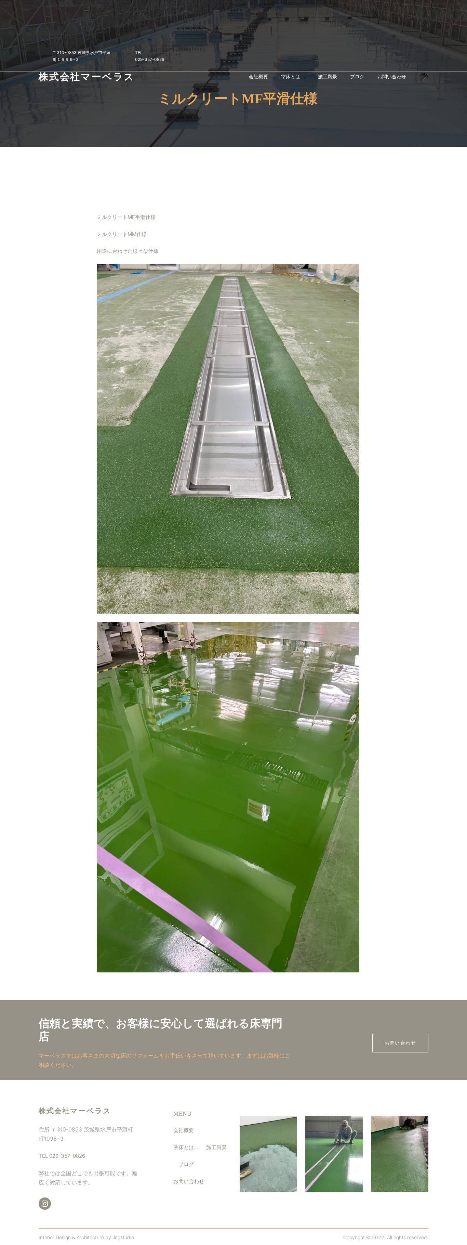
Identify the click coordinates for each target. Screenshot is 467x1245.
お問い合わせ (400, 1043)
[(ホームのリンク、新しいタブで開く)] (423, 76)
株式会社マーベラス (87, 76)
